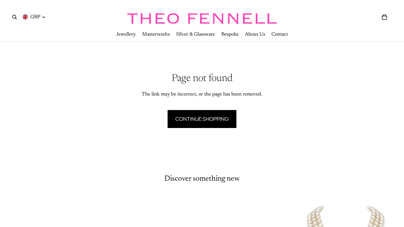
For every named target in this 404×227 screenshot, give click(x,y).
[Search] (14, 17)
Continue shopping (202, 119)
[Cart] (384, 17)
